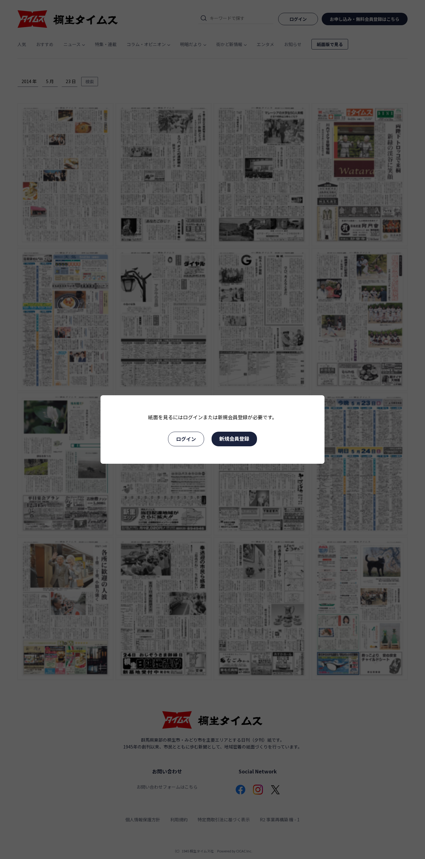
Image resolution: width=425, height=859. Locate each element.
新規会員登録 (234, 438)
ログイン (186, 439)
